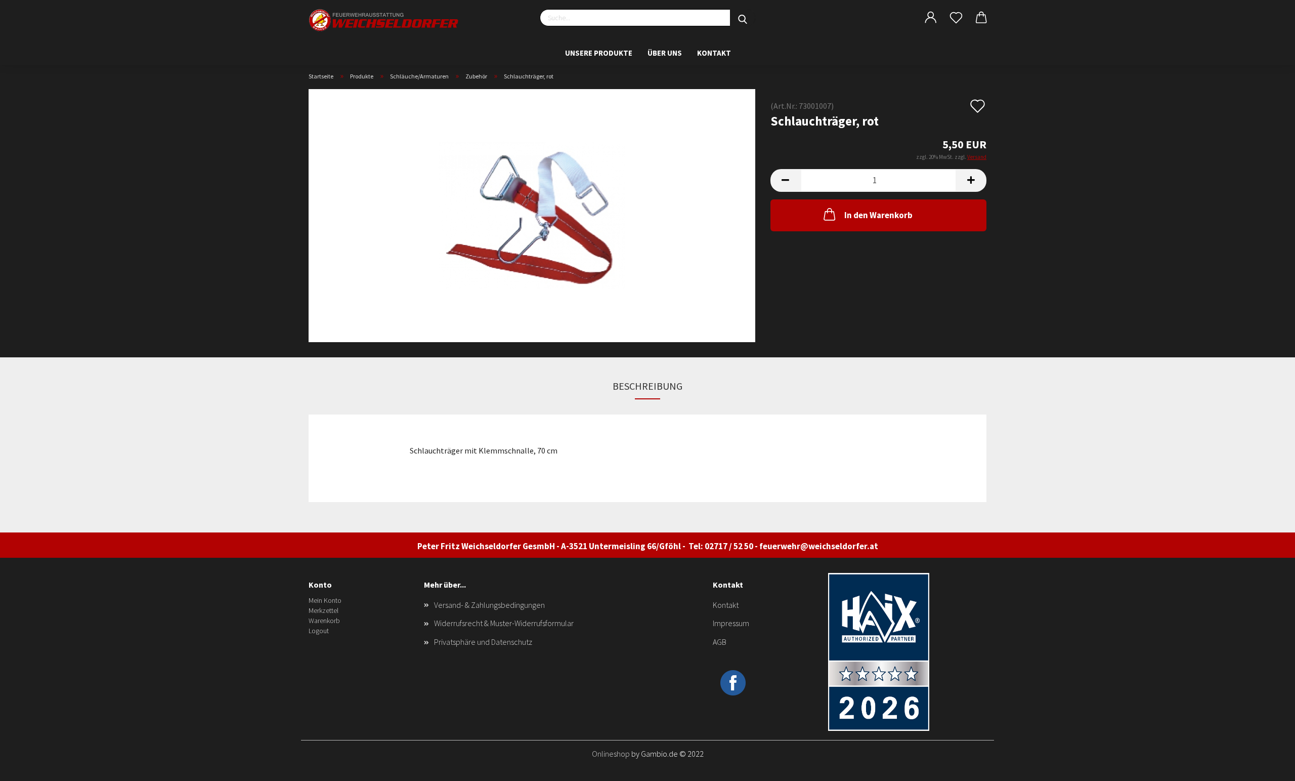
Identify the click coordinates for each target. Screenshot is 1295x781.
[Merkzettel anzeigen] (956, 17)
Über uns (665, 53)
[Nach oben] (1267, 765)
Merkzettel (323, 610)
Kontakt (714, 53)
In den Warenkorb (878, 215)
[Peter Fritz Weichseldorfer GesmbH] (384, 20)
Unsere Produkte (598, 53)
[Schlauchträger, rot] (532, 215)
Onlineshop (611, 754)
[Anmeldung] (930, 17)
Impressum (731, 623)
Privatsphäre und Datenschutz (483, 642)
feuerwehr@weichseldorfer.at (818, 546)
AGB (719, 642)
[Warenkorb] (981, 17)
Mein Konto (325, 600)
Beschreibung (647, 386)
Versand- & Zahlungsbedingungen (489, 605)
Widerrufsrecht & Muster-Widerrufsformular (504, 623)
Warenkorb (324, 620)
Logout (319, 630)
